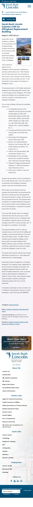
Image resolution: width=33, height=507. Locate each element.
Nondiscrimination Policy (10, 409)
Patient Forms (7, 412)
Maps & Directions (8, 384)
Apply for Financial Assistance (12, 399)
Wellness (5, 454)
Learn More (16, 347)
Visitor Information (8, 391)
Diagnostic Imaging (8, 441)
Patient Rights (7, 415)
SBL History (6, 381)
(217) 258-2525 (16, 365)
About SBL (16, 368)
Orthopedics (6, 448)
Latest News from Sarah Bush (16, 12)
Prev (19, 46)
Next (28, 46)
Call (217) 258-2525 (9, 1)
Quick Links (16, 432)
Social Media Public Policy (10, 388)
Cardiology (5, 438)
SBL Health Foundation (9, 378)
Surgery (4, 451)
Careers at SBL (7, 466)
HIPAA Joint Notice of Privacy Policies (14, 405)
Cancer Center (7, 435)
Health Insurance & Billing (11, 402)
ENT (3, 445)
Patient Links (16, 396)
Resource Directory (8, 422)
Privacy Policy (27, 490)
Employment (16, 462)
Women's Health (7, 458)
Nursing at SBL (7, 469)
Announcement (14, 305)
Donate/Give (6, 375)
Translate (16, 494)
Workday (5, 472)
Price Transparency (8, 418)
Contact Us (6, 371)
